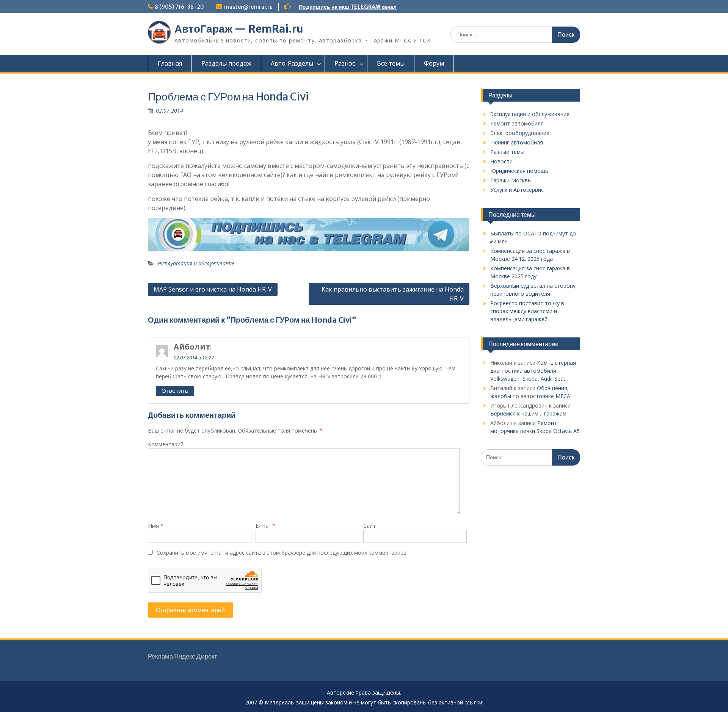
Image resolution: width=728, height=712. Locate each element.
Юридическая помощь (519, 170)
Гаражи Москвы (511, 180)
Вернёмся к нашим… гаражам (528, 413)
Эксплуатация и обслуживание (195, 263)
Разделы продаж (226, 63)
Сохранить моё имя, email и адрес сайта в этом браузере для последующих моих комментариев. (282, 552)
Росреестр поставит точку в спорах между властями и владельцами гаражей (527, 311)
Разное (345, 63)
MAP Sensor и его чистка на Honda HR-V (213, 289)
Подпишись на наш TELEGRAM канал (348, 6)
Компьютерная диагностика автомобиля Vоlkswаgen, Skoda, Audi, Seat (533, 370)
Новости (501, 161)
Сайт (369, 525)
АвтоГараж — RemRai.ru (238, 29)
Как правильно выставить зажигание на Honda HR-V (393, 294)
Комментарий (166, 444)
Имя (155, 525)
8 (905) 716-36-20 (179, 6)
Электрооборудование (519, 132)
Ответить (175, 390)
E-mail (265, 525)
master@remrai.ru (248, 6)
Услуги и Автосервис (517, 189)
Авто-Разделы (292, 63)
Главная (170, 63)
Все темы (391, 63)
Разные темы (507, 151)
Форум (434, 63)
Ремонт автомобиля (517, 123)
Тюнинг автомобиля (516, 142)
